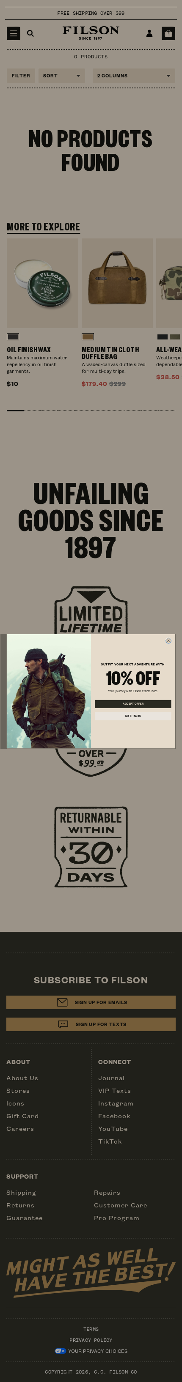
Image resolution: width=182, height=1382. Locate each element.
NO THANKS (133, 715)
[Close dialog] (168, 640)
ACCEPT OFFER (133, 704)
